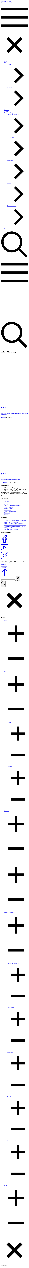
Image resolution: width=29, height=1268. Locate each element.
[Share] (3, 1265)
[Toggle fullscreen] (4, 1265)
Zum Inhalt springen (6, 1)
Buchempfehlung (5, 482)
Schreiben (3, 417)
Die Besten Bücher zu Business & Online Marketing (10, 479)
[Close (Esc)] (1, 1265)
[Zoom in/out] (6, 1265)
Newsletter (3, 567)
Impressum (3, 564)
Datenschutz (4, 566)
